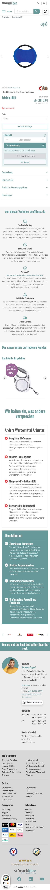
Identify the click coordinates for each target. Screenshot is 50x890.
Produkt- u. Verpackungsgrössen (14, 187)
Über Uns (29, 812)
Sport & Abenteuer (9, 769)
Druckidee (20, 887)
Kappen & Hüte (8, 766)
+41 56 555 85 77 (35, 691)
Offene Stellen (30, 821)
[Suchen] (36, 11)
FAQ (27, 791)
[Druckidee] (9, 3)
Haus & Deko (7, 763)
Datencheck (7, 800)
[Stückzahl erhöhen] (43, 139)
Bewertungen (7, 195)
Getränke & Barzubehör (11, 772)
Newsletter (29, 818)
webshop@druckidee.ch (31, 694)
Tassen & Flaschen (9, 760)
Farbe (4, 114)
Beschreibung (7, 172)
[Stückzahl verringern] (7, 139)
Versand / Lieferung (34, 794)
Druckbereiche (7, 179)
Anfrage (26, 162)
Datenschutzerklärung (34, 827)
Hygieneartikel (32, 760)
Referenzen (29, 815)
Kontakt (29, 797)
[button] (1, 56)
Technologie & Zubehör (35, 763)
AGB (27, 824)
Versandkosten (29, 150)
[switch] (5, 886)
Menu (9, 11)
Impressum (29, 830)
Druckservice (31, 788)
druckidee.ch (27, 697)
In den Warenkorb (27, 156)
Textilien (5, 775)
